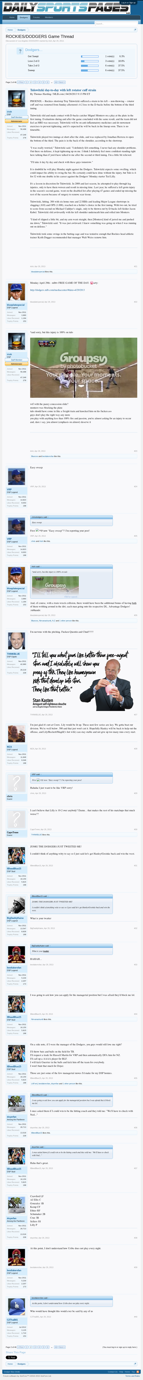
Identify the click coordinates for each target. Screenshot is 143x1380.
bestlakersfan (48, 456)
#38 (135, 1238)
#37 (135, 1168)
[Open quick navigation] (135, 30)
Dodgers (24, 17)
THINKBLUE (13, 654)
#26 (135, 615)
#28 (135, 749)
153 (24, 321)
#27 (135, 715)
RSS (138, 1372)
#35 (135, 1078)
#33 (135, 965)
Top (133, 1372)
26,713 (23, 1127)
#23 (135, 451)
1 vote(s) (109, 56)
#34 (135, 1014)
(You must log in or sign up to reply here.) (120, 1347)
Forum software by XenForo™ (27, 1376)
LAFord (34, 1084)
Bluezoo (34, 456)
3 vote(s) (109, 61)
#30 (135, 829)
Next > (62, 82)
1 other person (65, 621)
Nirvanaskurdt (45, 621)
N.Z (53, 621)
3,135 (23, 1330)
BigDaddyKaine (15, 918)
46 (56, 82)
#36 (135, 1128)
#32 (135, 928)
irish (50, 41)
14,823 (23, 500)
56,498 (23, 129)
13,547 (23, 928)
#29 (135, 793)
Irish (41, 541)
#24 (135, 486)
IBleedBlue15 (14, 868)
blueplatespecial (38, 272)
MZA (9, 747)
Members (49, 17)
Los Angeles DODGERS (28, 41)
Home (11, 17)
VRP (9, 489)
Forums (36, 17)
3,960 (23, 315)
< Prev (20, 82)
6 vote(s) (109, 65)
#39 (135, 1267)
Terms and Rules (132, 1376)
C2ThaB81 (12, 1320)
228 (24, 673)
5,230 (23, 978)
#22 (135, 302)
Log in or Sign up (128, 3)
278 (24, 138)
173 (24, 984)
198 (24, 506)
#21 (135, 266)
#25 (135, 536)
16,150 (23, 879)
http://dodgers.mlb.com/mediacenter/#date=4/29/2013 (57, 290)
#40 (135, 1317)
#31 (135, 866)
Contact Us (113, 1372)
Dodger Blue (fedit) (12, 1372)
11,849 (23, 757)
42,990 (23, 664)
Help (121, 1372)
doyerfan (55, 1084)
